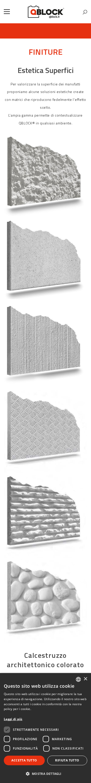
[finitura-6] (45, 177)
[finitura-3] (45, 431)
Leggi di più (13, 719)
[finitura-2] (45, 516)
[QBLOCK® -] (45, 11)
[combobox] (78, 679)
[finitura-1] (45, 601)
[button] (45, 774)
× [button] (85, 679)
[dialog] (45, 728)
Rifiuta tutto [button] (67, 760)
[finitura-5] (45, 262)
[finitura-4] (45, 346)
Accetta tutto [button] (24, 760)
